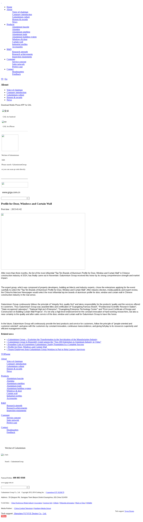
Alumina (10, 381)
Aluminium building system (19, 388)
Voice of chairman (15, 90)
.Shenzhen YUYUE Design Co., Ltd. (30, 513)
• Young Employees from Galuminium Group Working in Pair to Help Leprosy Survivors (46, 349)
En (6, 79)
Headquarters (12, 430)
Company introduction (16, 92)
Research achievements (17, 408)
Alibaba (55, 503)
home (7, 354)
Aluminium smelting (16, 383)
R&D (3, 403)
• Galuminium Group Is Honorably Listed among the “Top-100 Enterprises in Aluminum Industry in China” (54, 342)
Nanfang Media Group (42, 508)
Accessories (12, 398)
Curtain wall (12, 393)
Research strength (14, 405)
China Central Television (23, 508)
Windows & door (14, 391)
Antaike (89, 503)
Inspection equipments (16, 410)
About (4, 359)
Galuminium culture (15, 95)
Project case (12, 422)
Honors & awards (14, 97)
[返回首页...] (1, 2)
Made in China (80, 503)
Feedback (11, 432)
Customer (5, 415)
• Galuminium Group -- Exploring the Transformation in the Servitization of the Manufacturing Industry (52, 339)
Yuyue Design (129, 511)
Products (5, 376)
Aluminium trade (14, 386)
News (9, 100)
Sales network (13, 420)
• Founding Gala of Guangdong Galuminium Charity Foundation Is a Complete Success (45, 344)
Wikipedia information (67, 503)
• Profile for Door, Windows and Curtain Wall (27, 347)
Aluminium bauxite (15, 378)
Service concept (14, 418)
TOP (3, 354)
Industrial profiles (14, 396)
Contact (4, 427)
